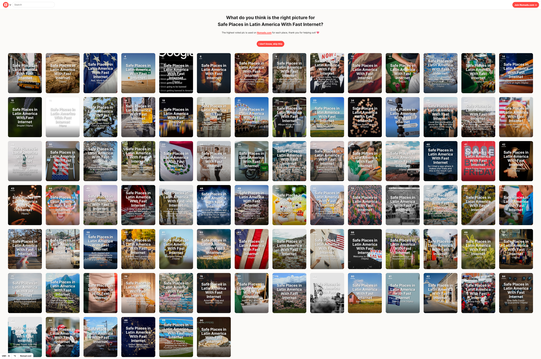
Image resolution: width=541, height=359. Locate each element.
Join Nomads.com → (526, 4)
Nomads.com (264, 32)
